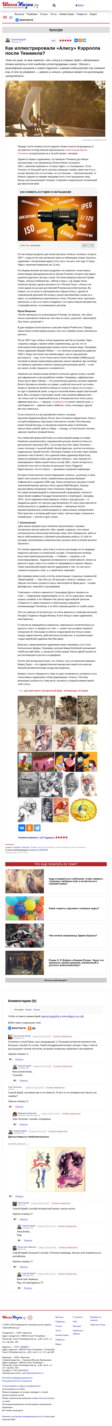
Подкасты (82, 14)
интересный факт (52, 690)
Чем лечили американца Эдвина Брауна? (73, 935)
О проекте (78, 1317)
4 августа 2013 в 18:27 (40, 1203)
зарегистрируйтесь (51, 1016)
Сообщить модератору (62, 1036)
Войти (80, 5)
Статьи (44, 14)
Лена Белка (23, 1203)
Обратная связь (97, 1324)
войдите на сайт (75, 1016)
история (83, 690)
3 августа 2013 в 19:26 (50, 1114)
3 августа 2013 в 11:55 (34, 1087)
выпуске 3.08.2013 (38, 850)
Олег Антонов (14, 1087)
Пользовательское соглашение (17, 1381)
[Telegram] (84, 40)
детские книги (32, 690)
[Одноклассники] (80, 40)
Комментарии (66, 14)
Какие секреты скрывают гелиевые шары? (74, 908)
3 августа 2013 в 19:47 (46, 1274)
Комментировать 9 (30, 837)
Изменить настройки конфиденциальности (22, 1416)
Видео (93, 14)
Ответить (19, 1059)
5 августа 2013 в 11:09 (46, 1226)
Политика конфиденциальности (17, 1378)
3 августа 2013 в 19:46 (42, 1066)
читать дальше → (18, 1143)
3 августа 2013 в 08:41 (47, 1247)
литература (70, 690)
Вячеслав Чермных (27, 1247)
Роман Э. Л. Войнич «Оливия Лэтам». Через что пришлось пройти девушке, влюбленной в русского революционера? (76, 962)
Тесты (53, 14)
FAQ (75, 1321)
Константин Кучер (22, 1036)
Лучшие (37, 1010)
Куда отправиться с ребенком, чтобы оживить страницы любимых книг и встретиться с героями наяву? (76, 881)
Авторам (77, 1326)
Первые (28, 1010)
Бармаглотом (61, 402)
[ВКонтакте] (76, 40)
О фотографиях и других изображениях (21, 1386)
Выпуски (19, 14)
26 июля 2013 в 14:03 (38, 1131)
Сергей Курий (24, 1066)
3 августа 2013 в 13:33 (42, 1036)
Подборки (32, 14)
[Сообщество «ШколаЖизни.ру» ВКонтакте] (24, 20)
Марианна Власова (27, 1113)
